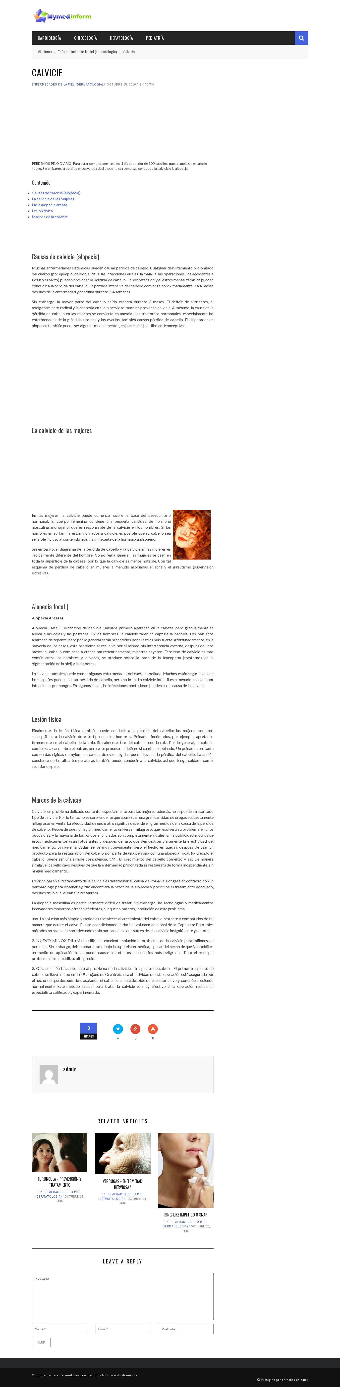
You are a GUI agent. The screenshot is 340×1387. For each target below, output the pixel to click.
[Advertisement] (123, 126)
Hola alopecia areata (49, 204)
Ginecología (85, 38)
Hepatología (121, 38)
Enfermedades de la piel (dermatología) (67, 84)
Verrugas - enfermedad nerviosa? (122, 1184)
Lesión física (42, 210)
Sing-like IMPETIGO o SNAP (185, 1215)
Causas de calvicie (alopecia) (56, 192)
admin (150, 84)
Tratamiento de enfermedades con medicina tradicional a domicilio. (85, 1375)
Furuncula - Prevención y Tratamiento (59, 1182)
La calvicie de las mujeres (53, 198)
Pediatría (155, 38)
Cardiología (49, 38)
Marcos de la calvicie (50, 216)
